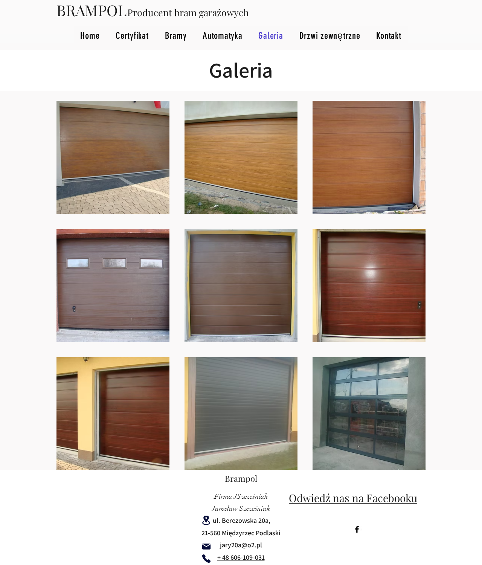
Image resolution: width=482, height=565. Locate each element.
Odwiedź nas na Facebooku (353, 498)
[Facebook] (357, 529)
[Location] (205, 520)
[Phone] (206, 558)
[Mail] (206, 546)
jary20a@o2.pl (241, 545)
